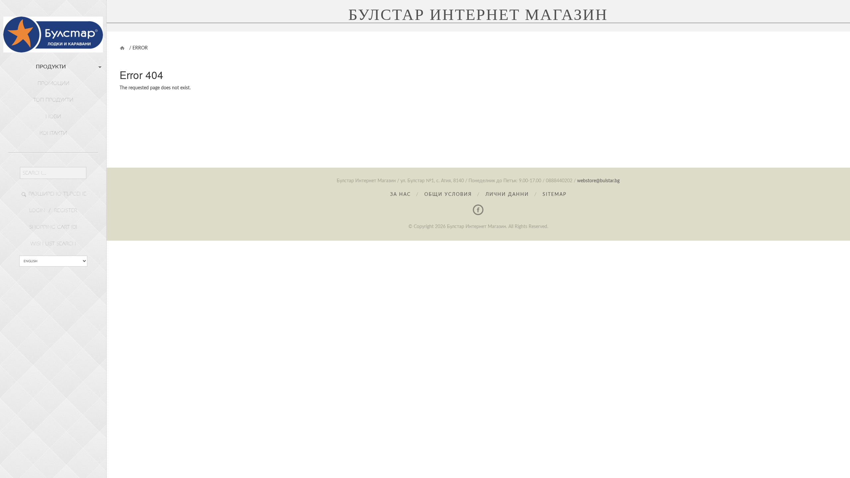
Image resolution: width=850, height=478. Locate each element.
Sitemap (554, 194)
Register (65, 210)
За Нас (400, 194)
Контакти (53, 133)
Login (37, 210)
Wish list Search (53, 243)
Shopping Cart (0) (53, 227)
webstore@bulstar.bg (598, 181)
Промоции (53, 83)
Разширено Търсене (57, 194)
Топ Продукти (53, 100)
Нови (53, 116)
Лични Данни (507, 194)
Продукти (51, 66)
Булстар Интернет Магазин (478, 14)
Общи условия (448, 194)
